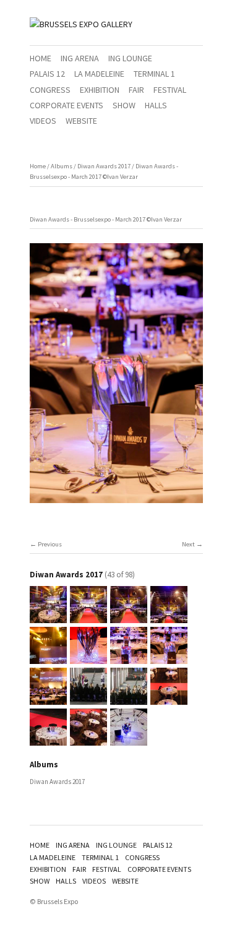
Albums (61, 166)
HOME (40, 58)
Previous (50, 544)
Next (188, 544)
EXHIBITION (99, 89)
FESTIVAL (169, 89)
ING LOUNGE (130, 58)
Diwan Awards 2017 (104, 166)
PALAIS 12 (47, 73)
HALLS (156, 105)
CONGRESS (50, 89)
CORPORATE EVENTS (66, 105)
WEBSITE (81, 120)
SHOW (124, 105)
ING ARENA (80, 58)
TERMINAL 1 (154, 73)
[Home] (81, 24)
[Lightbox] (116, 504)
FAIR (136, 89)
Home (38, 166)
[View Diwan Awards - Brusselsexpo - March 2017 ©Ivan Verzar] (48, 617)
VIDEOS (43, 120)
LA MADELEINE (99, 73)
